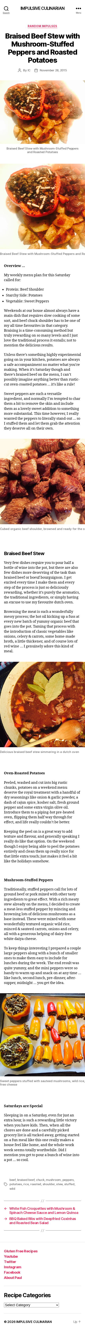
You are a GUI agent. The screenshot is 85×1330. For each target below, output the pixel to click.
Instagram (12, 1267)
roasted (35, 1184)
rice (26, 1184)
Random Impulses (42, 26)
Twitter (10, 1262)
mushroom (53, 1180)
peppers (68, 1180)
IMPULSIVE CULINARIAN (42, 8)
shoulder (49, 1184)
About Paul (13, 1278)
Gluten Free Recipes (21, 1251)
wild (12, 1188)
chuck (40, 1180)
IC (29, 70)
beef (12, 1180)
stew (59, 1184)
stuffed (69, 1184)
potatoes (15, 1184)
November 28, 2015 (53, 70)
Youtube (11, 1256)
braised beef (26, 1180)
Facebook (12, 1272)
